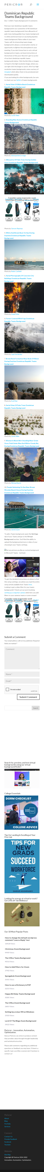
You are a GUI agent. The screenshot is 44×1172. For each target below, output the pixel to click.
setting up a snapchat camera (14, 593)
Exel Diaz (14, 401)
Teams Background (21, 21)
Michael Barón (16, 483)
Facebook (7, 1142)
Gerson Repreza (17, 228)
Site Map (7, 1155)
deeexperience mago (18, 155)
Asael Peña (15, 314)
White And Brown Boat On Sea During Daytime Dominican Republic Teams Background (19, 235)
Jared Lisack (15, 530)
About (6, 1118)
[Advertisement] (22, 736)
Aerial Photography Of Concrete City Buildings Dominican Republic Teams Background (19, 278)
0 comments (33, 21)
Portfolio (7, 1124)
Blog (6, 1121)
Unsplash (7, 72)
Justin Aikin (15, 115)
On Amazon (9, 219)
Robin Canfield (16, 271)
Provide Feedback (10, 1139)
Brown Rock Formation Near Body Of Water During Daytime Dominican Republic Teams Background (21, 361)
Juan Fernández (16, 354)
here (30, 584)
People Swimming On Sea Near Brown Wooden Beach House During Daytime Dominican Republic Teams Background (19, 490)
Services (7, 1126)
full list (18, 80)
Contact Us (8, 1136)
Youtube (7, 1145)
